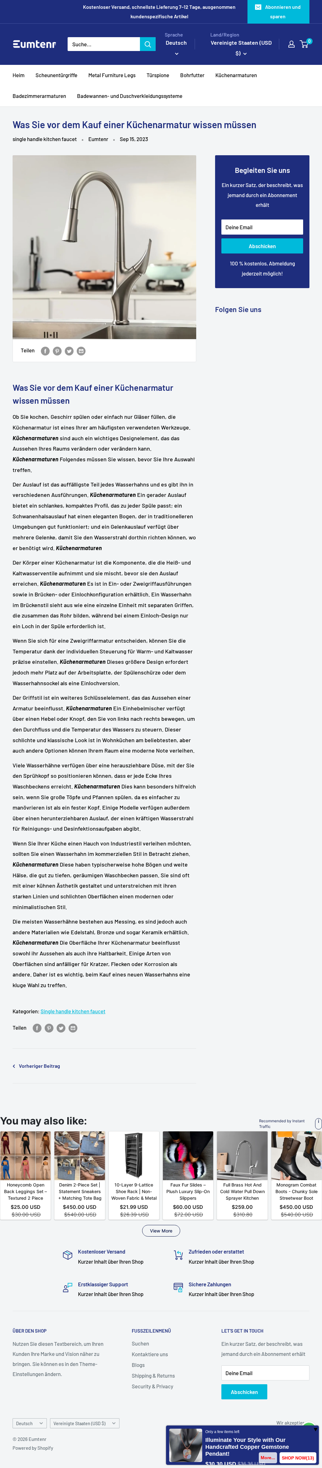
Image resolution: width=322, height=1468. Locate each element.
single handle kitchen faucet (45, 139)
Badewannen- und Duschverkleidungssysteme (129, 96)
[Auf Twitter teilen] (69, 350)
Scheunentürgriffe (56, 75)
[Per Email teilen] (81, 350)
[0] (304, 44)
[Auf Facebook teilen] (45, 350)
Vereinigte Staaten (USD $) (79, 1423)
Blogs (138, 1365)
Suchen (140, 1343)
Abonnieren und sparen (283, 11)
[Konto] (291, 44)
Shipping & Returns (153, 1375)
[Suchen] (148, 44)
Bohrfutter (192, 75)
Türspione (158, 75)
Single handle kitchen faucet (73, 1011)
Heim (19, 75)
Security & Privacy (152, 1386)
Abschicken (262, 246)
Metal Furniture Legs (112, 75)
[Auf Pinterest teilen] (57, 350)
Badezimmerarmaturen (39, 96)
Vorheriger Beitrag (39, 1066)
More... (268, 1457)
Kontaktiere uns (150, 1354)
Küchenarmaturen (236, 75)
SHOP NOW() (298, 1457)
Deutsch (24, 1423)
